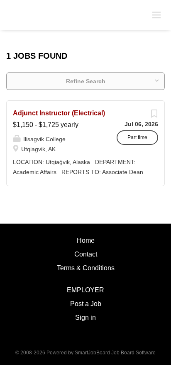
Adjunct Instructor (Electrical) (59, 113)
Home (86, 240)
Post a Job (85, 303)
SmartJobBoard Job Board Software (115, 353)
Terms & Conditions (86, 267)
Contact (85, 254)
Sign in (85, 317)
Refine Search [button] (85, 81)
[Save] (154, 115)
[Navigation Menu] (156, 14)
